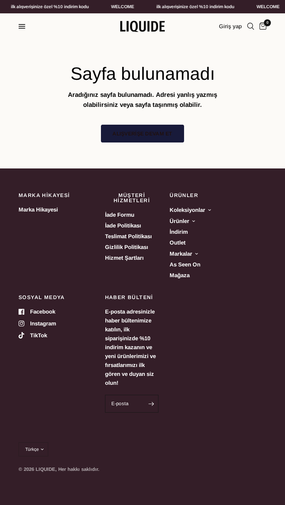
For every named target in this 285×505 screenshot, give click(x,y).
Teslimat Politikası (128, 236)
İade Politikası (123, 225)
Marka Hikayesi (38, 209)
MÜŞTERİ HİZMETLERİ (132, 198)
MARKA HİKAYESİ (44, 195)
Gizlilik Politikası (126, 247)
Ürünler (179, 221)
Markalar (181, 253)
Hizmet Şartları (124, 258)
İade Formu (119, 214)
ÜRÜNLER (184, 195)
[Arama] (251, 26)
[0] (261, 26)
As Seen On (185, 264)
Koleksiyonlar (187, 210)
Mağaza (180, 275)
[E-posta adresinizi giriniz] (151, 404)
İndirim (179, 232)
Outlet (178, 242)
